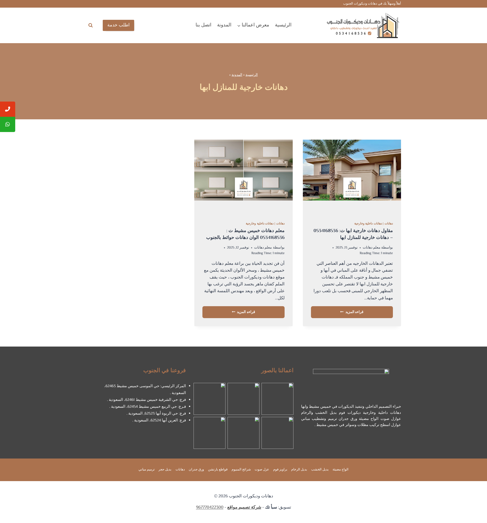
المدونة (224, 25)
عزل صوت (262, 469)
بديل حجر (165, 469)
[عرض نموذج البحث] (90, 25)
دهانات (389, 223)
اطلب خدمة (118, 25)
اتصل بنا (203, 25)
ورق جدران (196, 469)
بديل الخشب (320, 469)
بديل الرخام (299, 469)
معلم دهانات (371, 247)
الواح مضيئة (341, 469)
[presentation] (352, 176)
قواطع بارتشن (218, 469)
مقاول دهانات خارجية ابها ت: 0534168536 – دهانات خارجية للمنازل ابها (353, 234)
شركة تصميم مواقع (244, 507)
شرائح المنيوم (241, 469)
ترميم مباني (146, 469)
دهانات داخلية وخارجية (368, 223)
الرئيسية (283, 25)
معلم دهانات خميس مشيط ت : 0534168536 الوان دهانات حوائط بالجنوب (245, 234)
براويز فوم (280, 469)
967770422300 (209, 507)
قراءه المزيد (351, 312)
